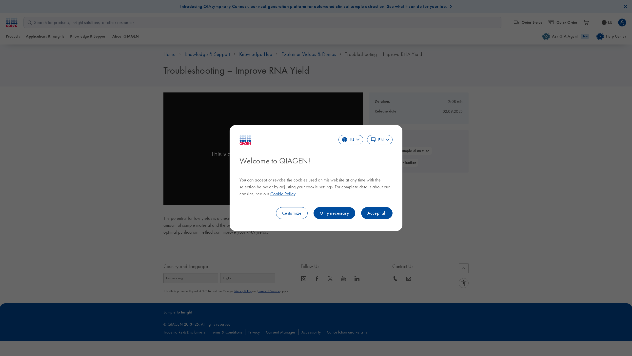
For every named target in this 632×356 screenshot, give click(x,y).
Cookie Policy (283, 194)
